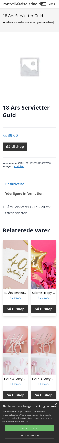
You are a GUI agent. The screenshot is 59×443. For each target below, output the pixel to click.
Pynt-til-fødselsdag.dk (23, 4)
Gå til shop (15, 146)
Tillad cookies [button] (29, 428)
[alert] (29, 422)
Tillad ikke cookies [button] (29, 435)
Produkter (19, 166)
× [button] (56, 404)
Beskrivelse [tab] (14, 184)
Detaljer (24, 421)
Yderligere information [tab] (24, 193)
